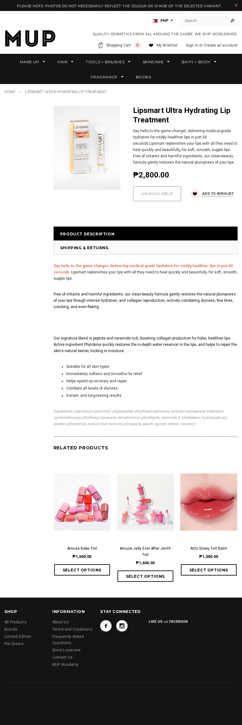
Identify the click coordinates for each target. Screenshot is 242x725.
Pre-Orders (14, 644)
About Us (60, 622)
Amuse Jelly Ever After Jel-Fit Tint (145, 551)
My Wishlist (167, 45)
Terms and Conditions (72, 629)
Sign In (192, 45)
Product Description (87, 234)
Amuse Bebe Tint (82, 548)
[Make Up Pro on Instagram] (122, 626)
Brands (10, 629)
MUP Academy (65, 664)
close (236, 5)
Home (9, 92)
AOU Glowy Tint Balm (208, 548)
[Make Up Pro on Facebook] (106, 626)
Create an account (221, 45)
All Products (15, 622)
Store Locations (66, 650)
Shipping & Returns (84, 247)
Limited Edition (18, 636)
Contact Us (62, 657)
